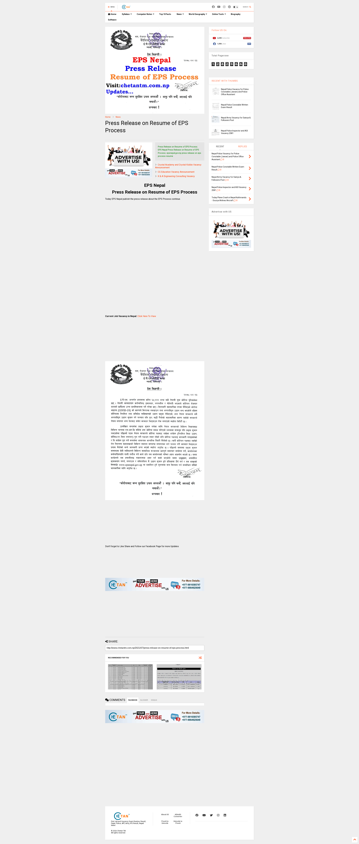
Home (113, 14)
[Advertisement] (154, 237)
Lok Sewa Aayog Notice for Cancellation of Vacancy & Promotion (178, 682)
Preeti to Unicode (165, 822)
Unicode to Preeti (177, 822)
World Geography (197, 14)
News (179, 14)
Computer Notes (144, 14)
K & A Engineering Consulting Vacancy (176, 176)
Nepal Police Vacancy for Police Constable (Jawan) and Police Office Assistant (235, 91)
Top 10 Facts (165, 14)
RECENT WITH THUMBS (225, 81)
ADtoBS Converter (178, 815)
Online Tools (218, 14)
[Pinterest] (229, 7)
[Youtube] (218, 7)
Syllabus (126, 14)
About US (165, 815)
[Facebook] (213, 7)
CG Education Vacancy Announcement (176, 172)
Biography (235, 14)
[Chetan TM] (126, 8)
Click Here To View (146, 316)
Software (112, 20)
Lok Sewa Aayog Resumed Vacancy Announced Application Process (129, 682)
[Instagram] (224, 7)
